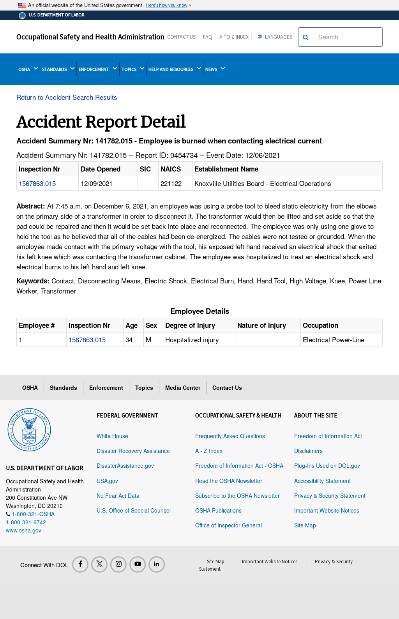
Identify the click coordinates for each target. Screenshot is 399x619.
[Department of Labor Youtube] (137, 564)
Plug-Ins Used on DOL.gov (327, 465)
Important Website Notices (326, 510)
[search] (305, 37)
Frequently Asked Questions (230, 436)
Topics (144, 387)
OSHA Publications (218, 510)
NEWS (211, 69)
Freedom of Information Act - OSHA (239, 465)
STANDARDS (55, 69)
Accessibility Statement (322, 481)
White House (112, 436)
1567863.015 (37, 183)
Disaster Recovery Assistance (133, 451)
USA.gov (107, 481)
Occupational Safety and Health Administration (90, 36)
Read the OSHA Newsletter (228, 481)
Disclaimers (308, 451)
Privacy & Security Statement (329, 495)
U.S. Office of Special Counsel (134, 510)
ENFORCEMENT (94, 69)
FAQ (207, 36)
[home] (29, 428)
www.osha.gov (23, 530)
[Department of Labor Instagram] (118, 564)
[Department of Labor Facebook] (80, 564)
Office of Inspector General (228, 525)
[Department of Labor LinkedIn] (156, 564)
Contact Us (181, 36)
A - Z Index (208, 451)
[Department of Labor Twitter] (99, 564)
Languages (278, 36)
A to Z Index (234, 36)
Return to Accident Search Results (66, 97)
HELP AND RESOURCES (171, 69)
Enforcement (106, 387)
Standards (63, 387)
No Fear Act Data (118, 495)
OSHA (24, 69)
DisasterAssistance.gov (125, 465)
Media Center (182, 387)
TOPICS (130, 69)
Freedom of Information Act (328, 436)
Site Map (305, 525)
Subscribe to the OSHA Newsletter (237, 495)
